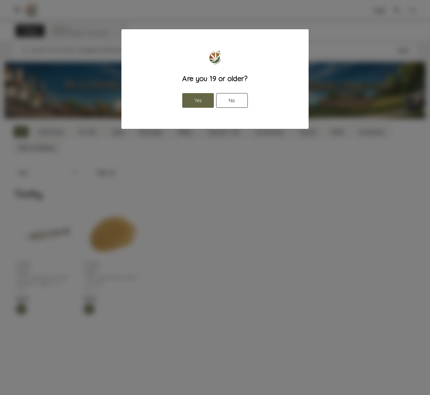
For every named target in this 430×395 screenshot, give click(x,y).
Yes (198, 100)
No (232, 100)
